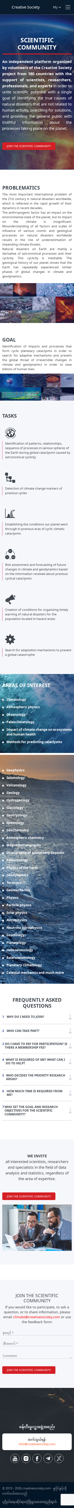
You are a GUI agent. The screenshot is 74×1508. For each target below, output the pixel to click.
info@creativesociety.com (37, 1444)
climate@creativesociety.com (36, 1317)
